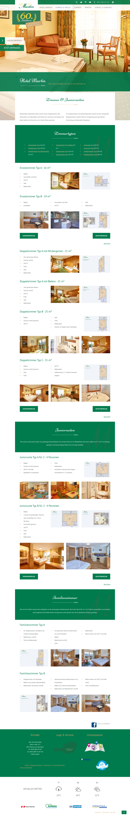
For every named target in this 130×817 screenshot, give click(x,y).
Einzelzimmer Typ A (34, 145)
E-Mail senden (35, 754)
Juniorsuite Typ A (89, 145)
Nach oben (107, 243)
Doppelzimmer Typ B (62, 151)
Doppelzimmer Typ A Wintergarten (38, 151)
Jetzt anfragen (12, 47)
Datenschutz (105, 812)
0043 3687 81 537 (103, 2)
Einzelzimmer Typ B (34, 148)
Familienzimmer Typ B (90, 154)
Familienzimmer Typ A (90, 151)
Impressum (98, 812)
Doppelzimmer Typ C (62, 154)
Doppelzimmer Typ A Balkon (64, 145)
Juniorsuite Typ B (89, 148)
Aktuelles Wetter (32, 789)
